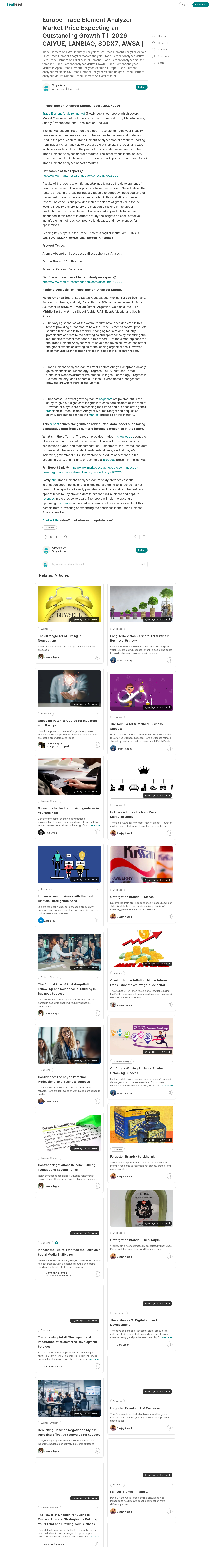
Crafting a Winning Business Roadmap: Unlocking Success (138, 1071)
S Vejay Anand (124, 833)
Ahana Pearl (50, 921)
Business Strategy (122, 1061)
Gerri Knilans (51, 1101)
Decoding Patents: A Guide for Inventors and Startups (67, 723)
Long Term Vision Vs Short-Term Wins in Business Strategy (140, 638)
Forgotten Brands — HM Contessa (135, 1408)
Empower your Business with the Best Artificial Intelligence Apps (65, 898)
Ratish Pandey (124, 660)
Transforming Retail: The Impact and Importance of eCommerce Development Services (67, 1342)
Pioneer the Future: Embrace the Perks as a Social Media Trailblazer (69, 1252)
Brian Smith (50, 832)
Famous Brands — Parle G (129, 1491)
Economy (117, 973)
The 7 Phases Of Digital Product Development (133, 1322)
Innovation (46, 713)
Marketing (45, 1070)
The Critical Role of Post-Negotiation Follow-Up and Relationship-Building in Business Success (67, 989)
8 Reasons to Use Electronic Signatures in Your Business (68, 810)
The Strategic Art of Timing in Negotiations (59, 638)
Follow (141, 87)
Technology (119, 1313)
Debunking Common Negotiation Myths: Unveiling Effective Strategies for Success (69, 1432)
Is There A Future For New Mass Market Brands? (133, 814)
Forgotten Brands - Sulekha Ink (132, 1156)
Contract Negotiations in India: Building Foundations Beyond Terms (66, 1167)
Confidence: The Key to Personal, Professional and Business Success (64, 1079)
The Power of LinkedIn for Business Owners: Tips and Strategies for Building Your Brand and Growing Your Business (67, 1519)
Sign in (185, 4)
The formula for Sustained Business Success (136, 726)
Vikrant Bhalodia (53, 1366)
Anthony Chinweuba (54, 1544)
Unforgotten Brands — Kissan (132, 897)
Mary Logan (123, 1344)
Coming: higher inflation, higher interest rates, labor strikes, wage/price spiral (139, 983)
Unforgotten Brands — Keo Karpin (135, 1240)
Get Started (200, 4)
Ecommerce (46, 1330)
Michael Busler (125, 1005)
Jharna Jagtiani (52, 657)
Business (49, 527)
